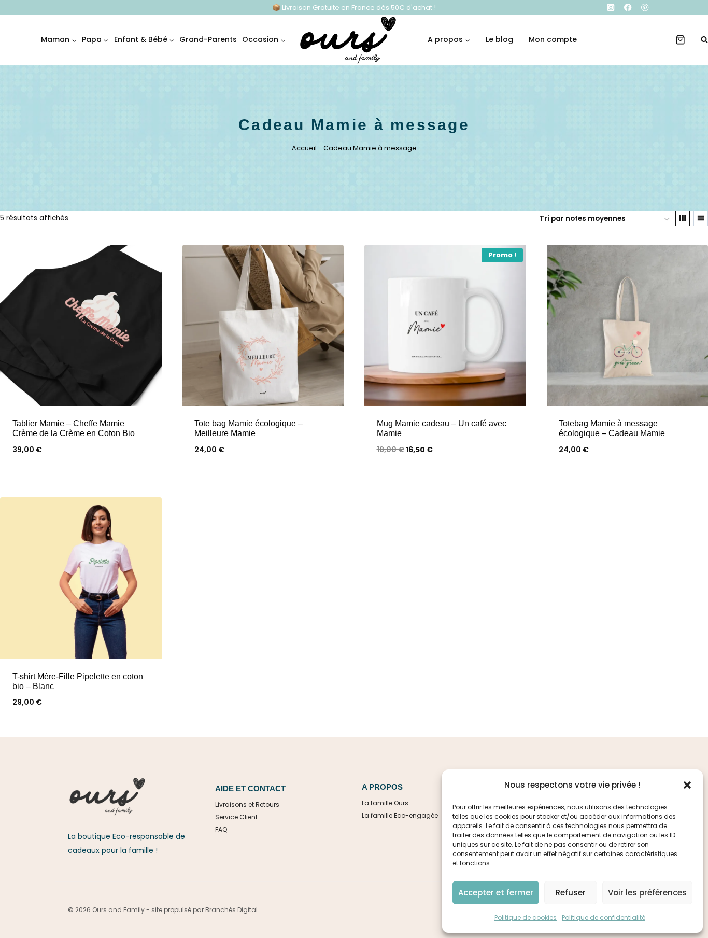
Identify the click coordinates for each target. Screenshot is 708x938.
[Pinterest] (645, 7)
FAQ (221, 829)
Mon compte (553, 39)
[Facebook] (627, 7)
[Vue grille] (682, 218)
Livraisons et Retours (247, 804)
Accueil (304, 148)
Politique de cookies (525, 917)
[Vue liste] (700, 218)
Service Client (236, 817)
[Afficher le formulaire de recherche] (699, 40)
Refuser (571, 892)
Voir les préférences (647, 892)
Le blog (499, 39)
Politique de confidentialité (603, 917)
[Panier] (680, 40)
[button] (687, 785)
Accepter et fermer (495, 892)
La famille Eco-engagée (400, 815)
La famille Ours (385, 803)
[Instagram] (610, 7)
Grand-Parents (208, 39)
